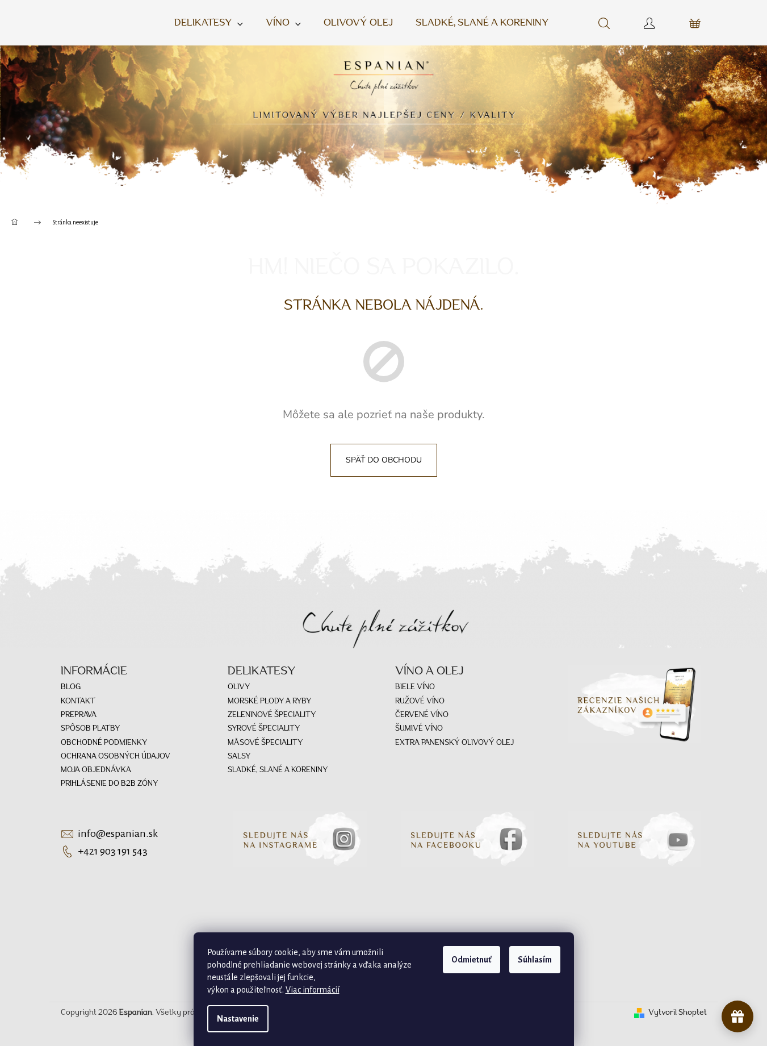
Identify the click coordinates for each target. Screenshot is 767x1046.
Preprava (79, 715)
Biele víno (415, 687)
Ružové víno (420, 701)
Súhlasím (535, 959)
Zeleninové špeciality (272, 715)
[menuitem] (208, 23)
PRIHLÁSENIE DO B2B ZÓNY (109, 783)
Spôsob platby (90, 728)
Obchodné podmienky (104, 743)
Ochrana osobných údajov (115, 756)
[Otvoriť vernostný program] (737, 1016)
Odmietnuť (471, 959)
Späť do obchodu (384, 460)
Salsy (239, 756)
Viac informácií (313, 989)
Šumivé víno (419, 728)
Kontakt (78, 701)
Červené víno (422, 715)
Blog (71, 687)
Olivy (239, 687)
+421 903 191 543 (113, 851)
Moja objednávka (96, 770)
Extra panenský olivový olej (454, 743)
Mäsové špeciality (265, 743)
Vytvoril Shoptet (677, 1012)
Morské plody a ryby (269, 701)
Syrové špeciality (264, 728)
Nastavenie (238, 1018)
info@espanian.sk (118, 833)
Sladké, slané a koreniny (278, 770)
